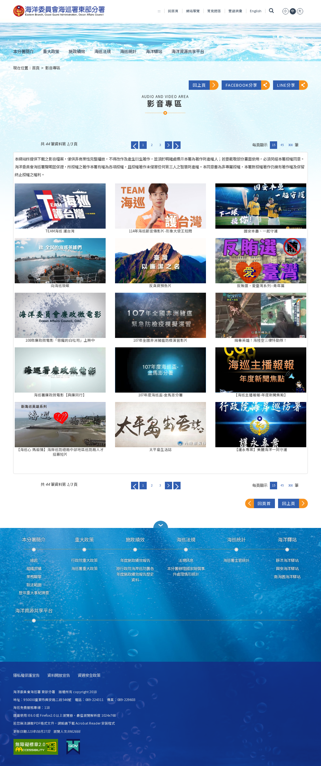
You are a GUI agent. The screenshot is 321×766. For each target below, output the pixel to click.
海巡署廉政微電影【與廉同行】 (60, 370)
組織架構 (33, 568)
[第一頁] (134, 145)
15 (273, 145)
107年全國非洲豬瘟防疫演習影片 (160, 315)
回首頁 (173, 10)
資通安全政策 (89, 675)
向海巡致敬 (60, 260)
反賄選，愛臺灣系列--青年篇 (260, 260)
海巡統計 (128, 51)
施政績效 (77, 51)
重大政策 (51, 51)
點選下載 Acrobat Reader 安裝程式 (88, 723)
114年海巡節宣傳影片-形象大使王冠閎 (160, 206)
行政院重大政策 (84, 560)
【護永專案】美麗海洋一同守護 (260, 424)
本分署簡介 (23, 51)
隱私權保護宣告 (26, 675)
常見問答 (214, 10)
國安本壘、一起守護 (260, 206)
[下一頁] (168, 145)
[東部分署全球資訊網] (59, 11)
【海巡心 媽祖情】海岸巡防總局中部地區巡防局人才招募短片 (60, 424)
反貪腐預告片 (160, 260)
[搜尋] (271, 10)
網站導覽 (193, 10)
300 (290, 145)
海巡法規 (102, 51)
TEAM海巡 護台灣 (60, 206)
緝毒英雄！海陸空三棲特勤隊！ (260, 315)
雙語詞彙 (235, 10)
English (255, 10)
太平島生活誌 (160, 424)
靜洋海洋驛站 (287, 560)
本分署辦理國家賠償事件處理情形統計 (186, 571)
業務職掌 (33, 576)
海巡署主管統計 (236, 560)
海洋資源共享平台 (187, 51)
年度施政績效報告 (135, 560)
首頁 (35, 68)
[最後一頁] (177, 145)
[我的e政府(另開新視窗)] (73, 747)
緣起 (34, 560)
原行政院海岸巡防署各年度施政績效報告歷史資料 (135, 574)
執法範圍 (33, 585)
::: (159, 10)
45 (282, 145)
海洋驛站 (154, 51)
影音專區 (52, 68)
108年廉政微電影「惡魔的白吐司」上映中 (60, 315)
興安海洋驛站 (287, 568)
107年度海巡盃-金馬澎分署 (160, 370)
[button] (160, 524)
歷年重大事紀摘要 (34, 592)
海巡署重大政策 (84, 568)
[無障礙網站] (35, 747)
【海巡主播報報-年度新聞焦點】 (260, 370)
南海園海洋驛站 (287, 576)
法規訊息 (185, 560)
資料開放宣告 (58, 675)
